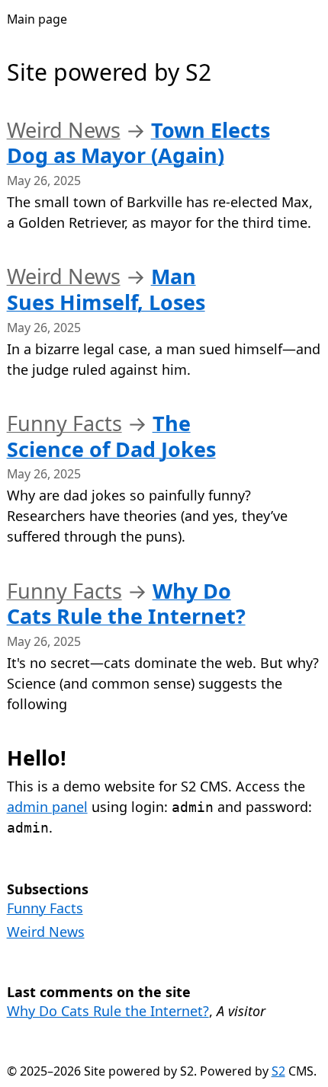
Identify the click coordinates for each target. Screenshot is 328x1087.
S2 (278, 1071)
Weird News (64, 130)
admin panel (47, 807)
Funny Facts (64, 423)
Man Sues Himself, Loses (106, 289)
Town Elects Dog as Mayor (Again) (138, 143)
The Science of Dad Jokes (111, 436)
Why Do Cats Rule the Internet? (126, 604)
